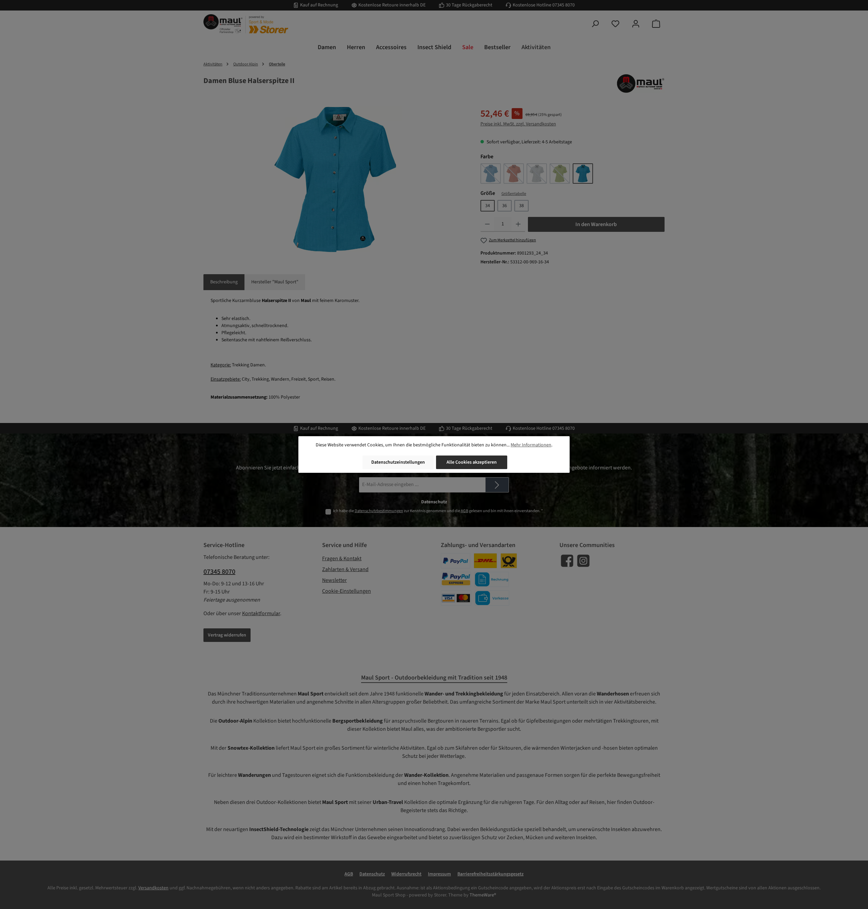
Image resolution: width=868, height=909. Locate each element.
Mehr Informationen (531, 445)
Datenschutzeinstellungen (398, 462)
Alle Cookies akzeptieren (472, 462)
